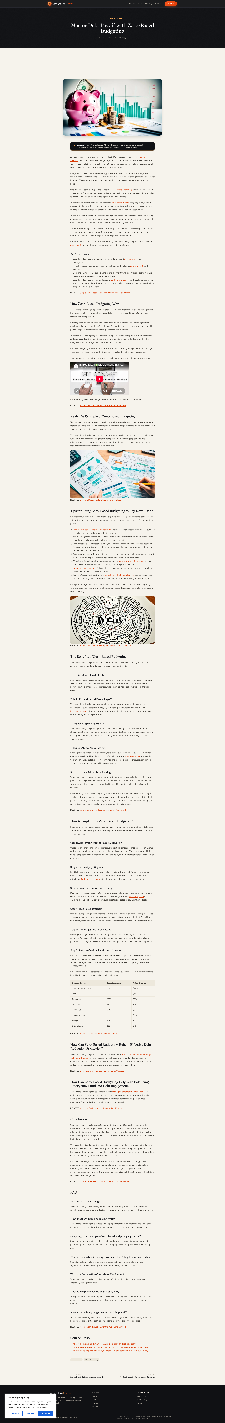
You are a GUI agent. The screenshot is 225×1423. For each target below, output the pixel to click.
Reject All (30, 1413)
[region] (30, 1406)
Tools (140, 4)
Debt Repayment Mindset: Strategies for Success (102, 1071)
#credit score (76, 1360)
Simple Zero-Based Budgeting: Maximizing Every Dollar (105, 293)
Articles (132, 4)
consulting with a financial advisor (120, 575)
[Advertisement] (112, 61)
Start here (171, 4)
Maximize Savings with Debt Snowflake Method (101, 1108)
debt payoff (75, 245)
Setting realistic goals (90, 879)
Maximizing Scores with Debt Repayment (98, 1033)
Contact (158, 4)
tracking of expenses (120, 280)
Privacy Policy (142, 1396)
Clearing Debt (114, 19)
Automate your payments (84, 568)
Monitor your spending (102, 530)
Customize (15, 1413)
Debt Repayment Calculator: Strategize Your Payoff (103, 810)
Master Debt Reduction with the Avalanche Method (103, 405)
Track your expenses (82, 530)
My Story (148, 4)
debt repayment (136, 896)
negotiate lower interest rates (131, 561)
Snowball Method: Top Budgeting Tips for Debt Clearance (105, 645)
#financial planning (91, 1360)
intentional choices (78, 711)
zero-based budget (120, 202)
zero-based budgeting (122, 190)
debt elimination (131, 259)
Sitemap (140, 1403)
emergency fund (133, 756)
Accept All (46, 1413)
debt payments (137, 266)
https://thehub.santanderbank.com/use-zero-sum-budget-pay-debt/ (104, 1344)
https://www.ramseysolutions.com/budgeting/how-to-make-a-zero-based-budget (110, 1347)
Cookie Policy (142, 1400)
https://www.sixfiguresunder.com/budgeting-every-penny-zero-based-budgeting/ (110, 1351)
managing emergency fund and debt (128, 1092)
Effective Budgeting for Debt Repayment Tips (100, 500)
